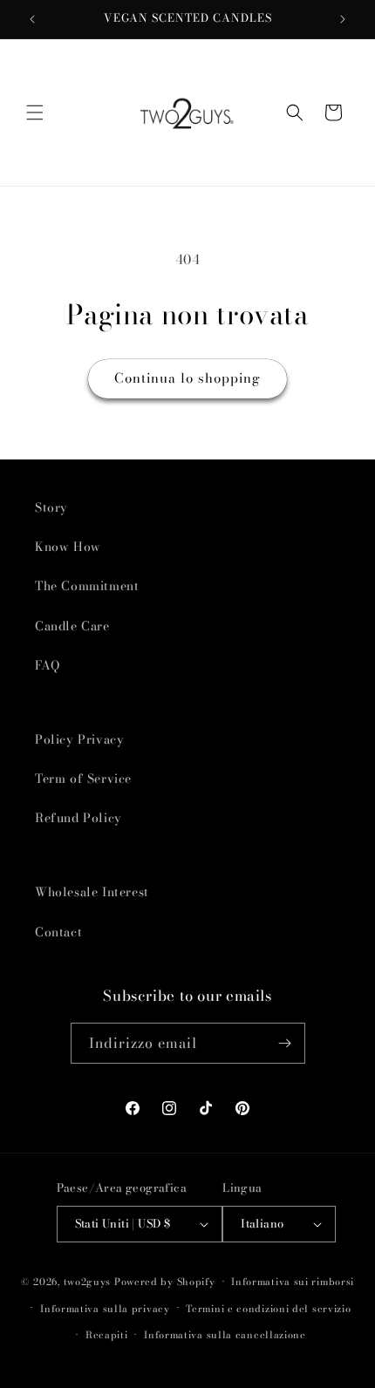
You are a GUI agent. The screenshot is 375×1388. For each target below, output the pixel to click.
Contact (58, 932)
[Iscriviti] (285, 1043)
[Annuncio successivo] (343, 19)
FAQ (47, 665)
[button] (35, 112)
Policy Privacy (79, 739)
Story (51, 507)
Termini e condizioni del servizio (268, 1309)
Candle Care (72, 626)
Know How (68, 546)
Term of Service (83, 778)
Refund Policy (78, 817)
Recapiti (106, 1335)
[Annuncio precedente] (32, 19)
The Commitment (87, 585)
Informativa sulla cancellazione (225, 1335)
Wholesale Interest (92, 892)
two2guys (88, 1282)
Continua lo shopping (187, 378)
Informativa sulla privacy (105, 1309)
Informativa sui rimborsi (292, 1282)
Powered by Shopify (164, 1282)
